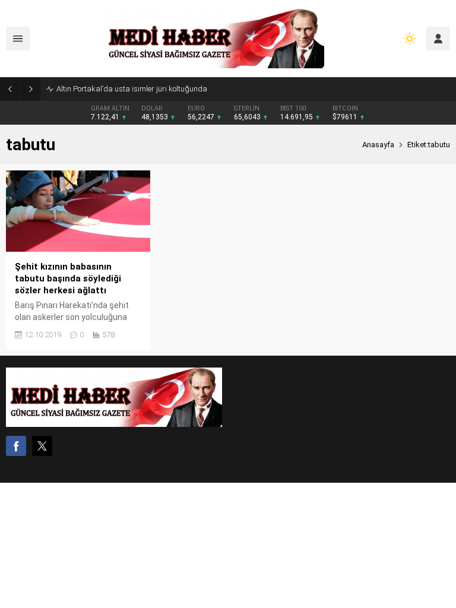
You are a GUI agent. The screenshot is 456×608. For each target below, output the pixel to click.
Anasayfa (378, 144)
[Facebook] (16, 446)
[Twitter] (42, 446)
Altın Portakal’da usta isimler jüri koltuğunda (131, 88)
